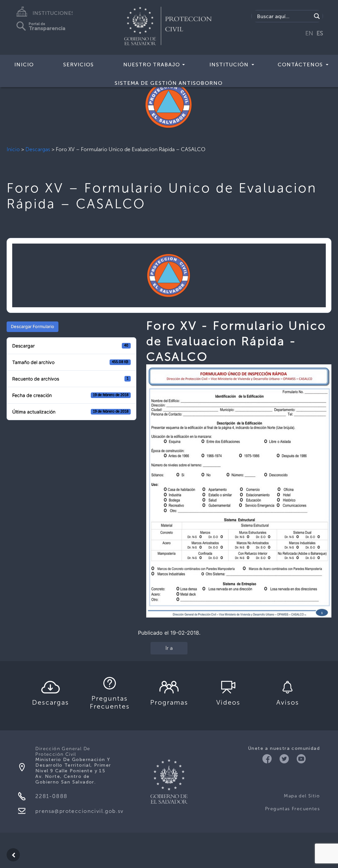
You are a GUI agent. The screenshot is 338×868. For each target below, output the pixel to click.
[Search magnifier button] (316, 16)
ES (320, 33)
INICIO (24, 64)
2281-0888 (51, 796)
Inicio (13, 149)
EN (309, 33)
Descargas (37, 149)
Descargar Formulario (32, 326)
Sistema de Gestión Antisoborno (168, 83)
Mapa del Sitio (302, 796)
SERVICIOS (78, 64)
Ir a (169, 648)
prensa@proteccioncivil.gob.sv (79, 811)
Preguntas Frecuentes (292, 809)
